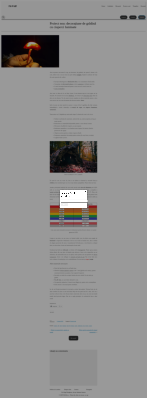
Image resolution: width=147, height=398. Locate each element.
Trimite (64, 204)
